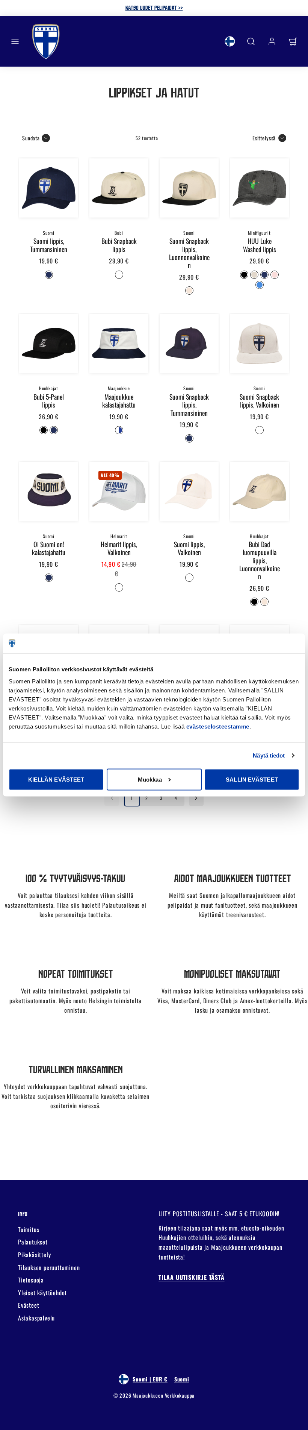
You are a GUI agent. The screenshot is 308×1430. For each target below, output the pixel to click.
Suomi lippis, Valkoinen (189, 548)
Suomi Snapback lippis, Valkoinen (259, 400)
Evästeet (28, 1305)
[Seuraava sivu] (196, 798)
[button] (15, 41)
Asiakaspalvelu (36, 1317)
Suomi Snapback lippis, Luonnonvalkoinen (189, 253)
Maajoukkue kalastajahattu (119, 400)
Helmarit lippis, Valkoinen (119, 548)
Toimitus (28, 1229)
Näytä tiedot (269, 755)
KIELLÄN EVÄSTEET (56, 779)
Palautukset (33, 1241)
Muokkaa (150, 779)
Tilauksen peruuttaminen (49, 1267)
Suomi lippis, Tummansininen (48, 245)
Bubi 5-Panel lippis (48, 400)
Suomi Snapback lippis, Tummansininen (189, 405)
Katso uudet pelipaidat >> (154, 7)
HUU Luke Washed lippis (259, 245)
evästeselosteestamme (217, 726)
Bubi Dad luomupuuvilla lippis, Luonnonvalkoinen (259, 560)
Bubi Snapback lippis (119, 245)
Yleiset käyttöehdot (42, 1292)
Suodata (31, 138)
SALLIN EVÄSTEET (252, 779)
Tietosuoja (31, 1279)
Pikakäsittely (34, 1254)
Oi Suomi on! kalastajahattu (48, 548)
